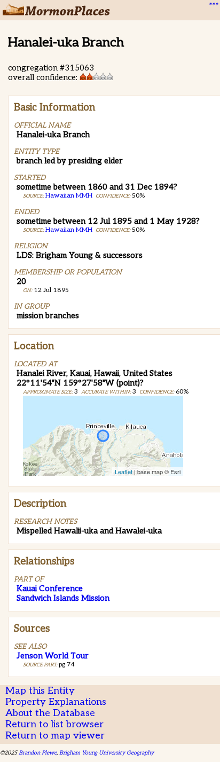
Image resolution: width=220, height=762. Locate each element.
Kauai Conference (50, 588)
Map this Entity (40, 690)
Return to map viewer (55, 735)
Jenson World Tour (53, 656)
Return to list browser (54, 724)
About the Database (50, 713)
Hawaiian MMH (68, 196)
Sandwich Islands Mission (63, 598)
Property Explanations (55, 702)
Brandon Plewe (38, 752)
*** (212, 6)
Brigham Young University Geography (106, 752)
